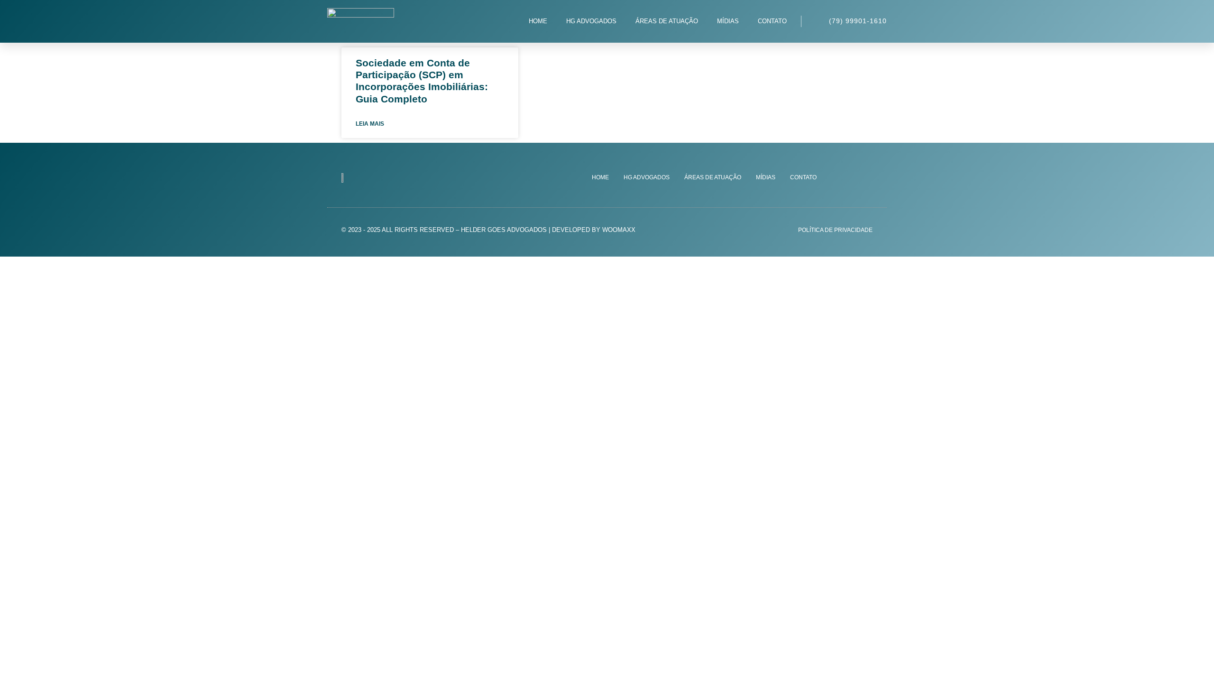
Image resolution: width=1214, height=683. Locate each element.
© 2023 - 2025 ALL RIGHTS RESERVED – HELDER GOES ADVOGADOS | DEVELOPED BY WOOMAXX (488, 229)
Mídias (728, 21)
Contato (772, 21)
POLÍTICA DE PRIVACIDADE (835, 230)
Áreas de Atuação (666, 21)
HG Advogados (591, 21)
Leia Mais (370, 123)
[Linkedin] (866, 177)
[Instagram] (847, 177)
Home (538, 21)
